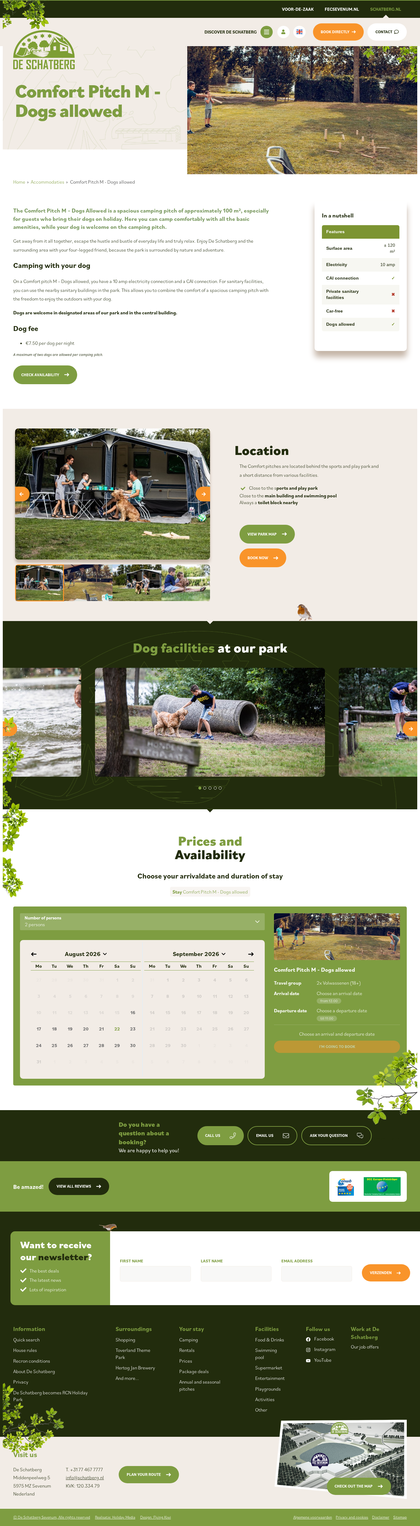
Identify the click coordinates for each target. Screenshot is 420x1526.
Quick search (26, 1340)
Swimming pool (266, 1353)
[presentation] (22, 494)
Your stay (191, 1329)
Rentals (187, 1350)
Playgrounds (268, 1389)
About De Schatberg (34, 1371)
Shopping (125, 1340)
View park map (262, 534)
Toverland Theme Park (133, 1353)
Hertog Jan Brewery (135, 1368)
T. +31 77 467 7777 (84, 1469)
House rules (25, 1350)
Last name (212, 1261)
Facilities (267, 1329)
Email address (297, 1261)
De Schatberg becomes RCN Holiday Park (50, 1395)
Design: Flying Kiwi (155, 1517)
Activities (265, 1399)
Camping (188, 1340)
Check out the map (354, 1486)
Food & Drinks (269, 1340)
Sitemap (400, 1517)
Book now (258, 557)
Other (261, 1410)
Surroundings (134, 1329)
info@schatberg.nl (85, 1477)
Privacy (20, 1382)
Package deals (194, 1371)
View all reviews (74, 1186)
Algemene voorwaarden (312, 1517)
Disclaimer (380, 1517)
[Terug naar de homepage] (44, 50)
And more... (127, 1378)
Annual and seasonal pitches (199, 1385)
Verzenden (381, 1272)
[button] (199, 788)
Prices (185, 1361)
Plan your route (144, 1474)
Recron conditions (31, 1361)
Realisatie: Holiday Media (115, 1517)
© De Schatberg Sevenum (51, 1517)
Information (29, 1329)
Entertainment (270, 1378)
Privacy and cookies (352, 1517)
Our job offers (365, 1347)
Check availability (40, 374)
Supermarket (268, 1368)
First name (131, 1261)
